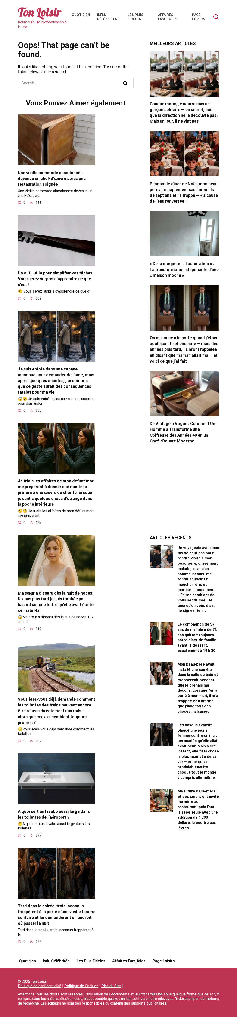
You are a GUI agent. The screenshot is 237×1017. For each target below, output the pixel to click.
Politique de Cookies (81, 986)
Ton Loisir (39, 12)
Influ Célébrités (107, 17)
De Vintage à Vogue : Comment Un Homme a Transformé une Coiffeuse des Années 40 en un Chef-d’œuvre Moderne (182, 432)
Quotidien (81, 15)
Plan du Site (111, 986)
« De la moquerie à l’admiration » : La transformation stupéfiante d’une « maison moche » (184, 269)
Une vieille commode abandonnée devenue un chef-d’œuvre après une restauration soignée (52, 178)
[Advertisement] (184, 492)
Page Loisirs (198, 17)
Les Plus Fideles (135, 17)
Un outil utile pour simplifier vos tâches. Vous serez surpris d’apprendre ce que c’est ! (56, 279)
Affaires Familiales (167, 17)
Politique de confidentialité (39, 986)
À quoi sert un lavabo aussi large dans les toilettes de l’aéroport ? (54, 814)
